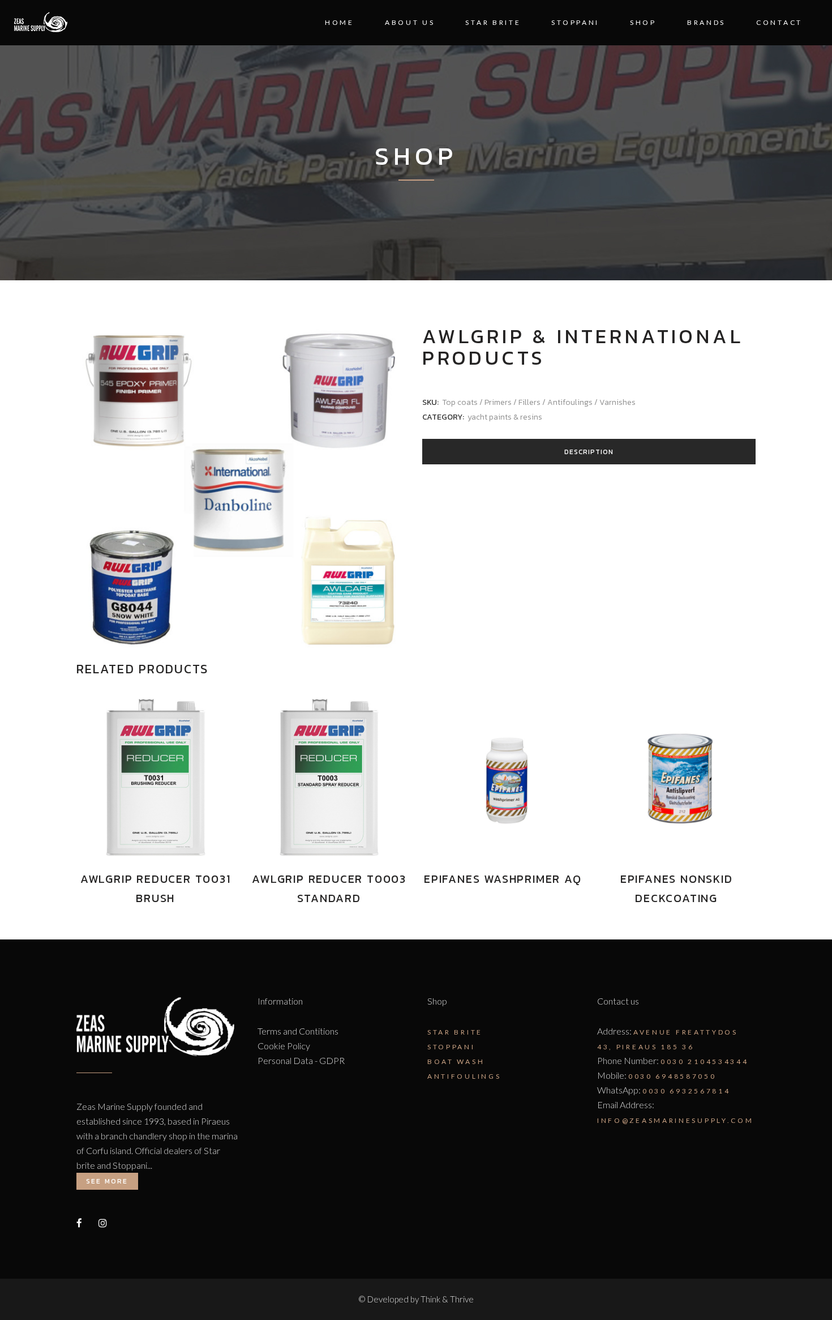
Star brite (455, 1032)
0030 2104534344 (705, 1061)
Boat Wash (455, 1061)
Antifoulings (464, 1076)
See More (107, 1181)
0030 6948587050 (672, 1076)
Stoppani (451, 1047)
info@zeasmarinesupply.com (675, 1120)
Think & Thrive (447, 1299)
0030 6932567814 (686, 1091)
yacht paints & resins (505, 417)
